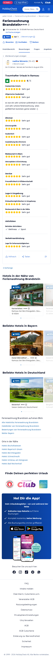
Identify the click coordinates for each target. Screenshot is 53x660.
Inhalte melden (26, 589)
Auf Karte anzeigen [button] (13, 32)
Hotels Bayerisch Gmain (12, 449)
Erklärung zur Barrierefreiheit (26, 636)
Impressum (26, 646)
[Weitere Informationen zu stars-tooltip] (28, 25)
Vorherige (8, 268)
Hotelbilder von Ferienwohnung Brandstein (20, 426)
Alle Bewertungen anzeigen (15, 56)
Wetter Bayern (8, 433)
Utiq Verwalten (26, 620)
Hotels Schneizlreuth (11, 456)
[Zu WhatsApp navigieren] (39, 572)
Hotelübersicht (9, 49)
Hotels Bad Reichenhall (12, 463)
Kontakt (37, 2)
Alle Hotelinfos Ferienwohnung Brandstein (20, 422)
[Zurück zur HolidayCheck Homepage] (10, 9)
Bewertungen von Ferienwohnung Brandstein (21, 429)
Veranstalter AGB (26, 599)
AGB (26, 625)
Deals (7, 2)
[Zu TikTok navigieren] (26, 572)
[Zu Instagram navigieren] (20, 572)
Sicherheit (26, 641)
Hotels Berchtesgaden (11, 453)
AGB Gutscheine (26, 631)
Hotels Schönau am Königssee (15, 460)
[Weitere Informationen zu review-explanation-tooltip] (34, 37)
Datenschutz (26, 610)
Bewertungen (24, 49)
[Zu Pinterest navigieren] (33, 572)
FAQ (27, 583)
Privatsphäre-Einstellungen (26, 615)
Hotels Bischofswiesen (11, 445)
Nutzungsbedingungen (26, 604)
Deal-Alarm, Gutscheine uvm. (26, 594)
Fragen (37, 49)
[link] (43, 9)
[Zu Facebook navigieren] (14, 572)
